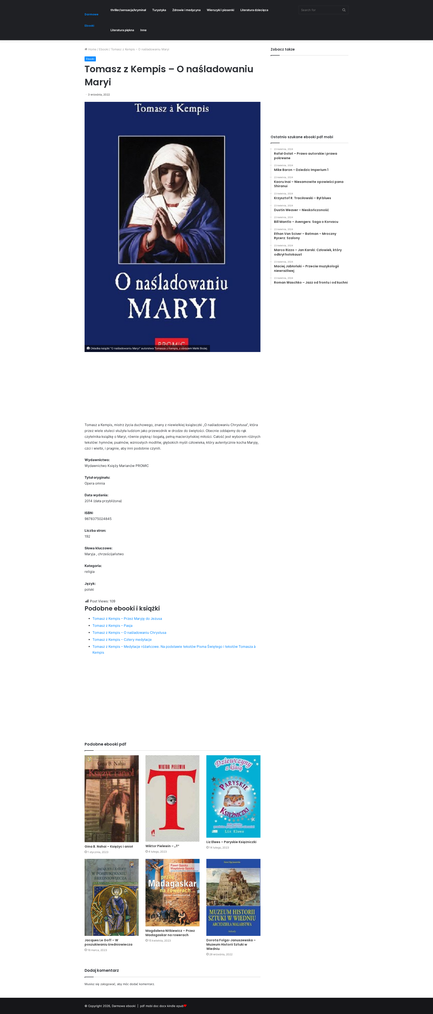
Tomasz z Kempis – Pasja (112, 625)
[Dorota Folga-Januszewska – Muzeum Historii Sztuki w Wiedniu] (233, 897)
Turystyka (159, 10)
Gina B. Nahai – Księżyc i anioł (109, 846)
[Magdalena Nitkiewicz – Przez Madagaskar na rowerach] (172, 892)
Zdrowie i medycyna (186, 10)
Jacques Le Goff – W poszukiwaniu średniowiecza (108, 942)
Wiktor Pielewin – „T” (162, 846)
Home (92, 49)
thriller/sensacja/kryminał (128, 10)
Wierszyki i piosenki (220, 10)
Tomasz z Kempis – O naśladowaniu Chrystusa (129, 632)
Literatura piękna (122, 30)
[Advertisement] (172, 390)
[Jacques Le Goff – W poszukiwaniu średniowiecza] (112, 897)
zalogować (107, 984)
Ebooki (103, 49)
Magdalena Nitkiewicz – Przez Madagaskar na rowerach (170, 932)
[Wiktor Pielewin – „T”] (172, 798)
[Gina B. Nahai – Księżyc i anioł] (112, 798)
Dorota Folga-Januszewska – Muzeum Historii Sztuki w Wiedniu (231, 944)
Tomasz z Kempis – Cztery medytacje (122, 639)
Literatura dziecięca (254, 10)
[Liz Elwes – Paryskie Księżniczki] (233, 796)
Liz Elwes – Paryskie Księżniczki (231, 842)
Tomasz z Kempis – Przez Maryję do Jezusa (127, 618)
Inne (143, 30)
